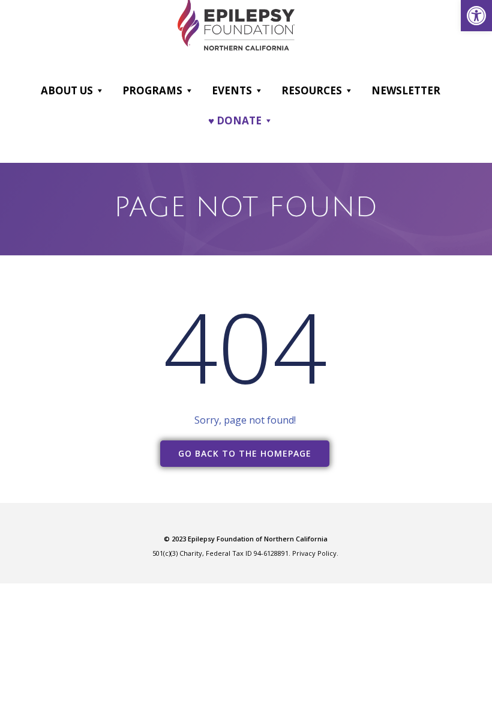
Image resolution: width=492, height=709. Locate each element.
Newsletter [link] (405, 90)
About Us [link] (67, 90)
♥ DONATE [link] (235, 120)
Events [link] (232, 90)
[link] (476, 15)
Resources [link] (311, 90)
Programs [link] (152, 90)
